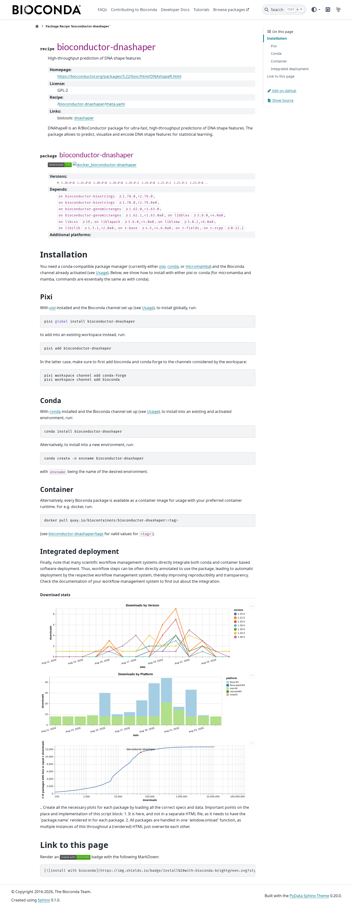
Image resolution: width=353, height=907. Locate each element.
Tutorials (201, 9)
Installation (277, 38)
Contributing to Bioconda (134, 9)
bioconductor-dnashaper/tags (76, 533)
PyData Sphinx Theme (309, 895)
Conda (276, 53)
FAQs (102, 9)
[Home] (37, 26)
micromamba (198, 266)
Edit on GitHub (283, 90)
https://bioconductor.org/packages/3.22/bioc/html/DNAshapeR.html (119, 76)
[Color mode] (315, 10)
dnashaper (84, 118)
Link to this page (280, 76)
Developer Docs (175, 9)
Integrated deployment (290, 69)
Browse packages (229, 9)
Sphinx (44, 900)
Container (279, 61)
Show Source (282, 100)
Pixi (274, 46)
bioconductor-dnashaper (81, 104)
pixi (162, 266)
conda (173, 266)
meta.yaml (115, 104)
